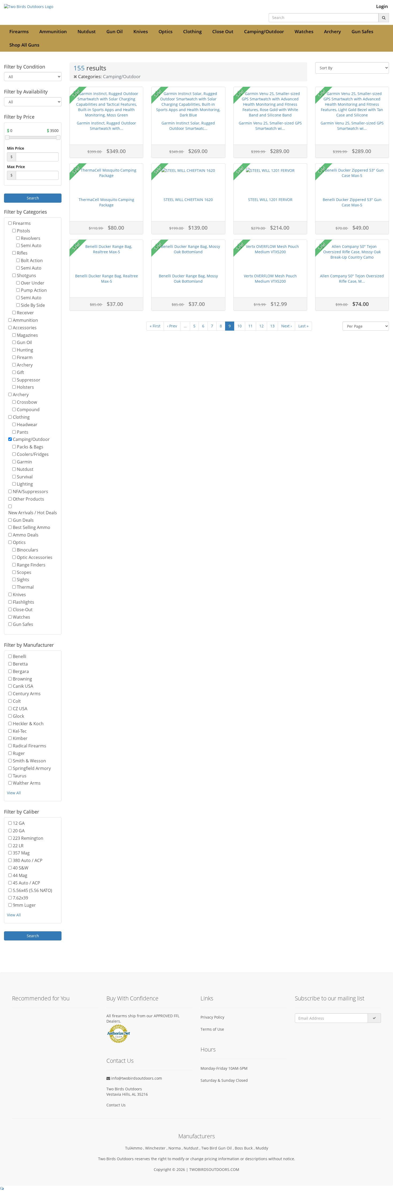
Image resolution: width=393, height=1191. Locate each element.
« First (155, 325)
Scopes (24, 572)
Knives (140, 31)
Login (382, 6)
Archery (332, 31)
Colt (17, 701)
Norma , (176, 1148)
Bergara (21, 671)
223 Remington (28, 838)
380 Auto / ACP (28, 860)
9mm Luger (24, 905)
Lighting (25, 484)
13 (272, 325)
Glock (18, 716)
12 (261, 325)
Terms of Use (212, 1029)
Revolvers (30, 238)
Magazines (27, 335)
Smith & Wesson (29, 761)
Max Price (16, 166)
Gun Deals (23, 520)
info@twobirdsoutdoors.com (136, 1078)
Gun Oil (114, 31)
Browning (22, 679)
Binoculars (27, 550)
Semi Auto (31, 245)
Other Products (28, 499)
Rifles (22, 253)
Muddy (262, 1148)
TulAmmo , (135, 1148)
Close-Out (23, 609)
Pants (22, 432)
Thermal (25, 587)
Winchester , (156, 1148)
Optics (165, 31)
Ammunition (53, 31)
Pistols (23, 231)
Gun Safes (362, 31)
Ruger (19, 753)
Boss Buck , (245, 1148)
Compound (28, 410)
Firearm (25, 357)
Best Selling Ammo (31, 527)
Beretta (20, 664)
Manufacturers (196, 1136)
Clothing (192, 31)
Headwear (27, 425)
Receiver (25, 313)
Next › (286, 325)
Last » (303, 325)
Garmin (24, 462)
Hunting (25, 350)
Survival (25, 477)
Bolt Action (32, 260)
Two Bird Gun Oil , (218, 1148)
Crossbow (27, 402)
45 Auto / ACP (26, 883)
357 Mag (21, 853)
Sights (23, 580)
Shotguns (26, 275)
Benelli (19, 656)
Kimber (20, 738)
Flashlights (23, 602)
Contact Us (116, 1104)
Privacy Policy (212, 1017)
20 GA (19, 831)
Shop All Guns (24, 45)
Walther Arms (27, 783)
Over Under (32, 283)
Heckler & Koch (28, 724)
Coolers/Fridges (33, 454)
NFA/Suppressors (30, 491)
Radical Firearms (29, 746)
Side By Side (33, 305)
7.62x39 (20, 898)
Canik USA (23, 686)
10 (239, 325)
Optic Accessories (34, 557)
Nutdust (87, 31)
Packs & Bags (30, 447)
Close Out (222, 31)
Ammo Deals (25, 535)
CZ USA (20, 709)
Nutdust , (192, 1148)
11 (250, 325)
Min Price (15, 148)
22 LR (18, 846)
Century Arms (27, 694)
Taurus (19, 776)
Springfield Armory (32, 768)
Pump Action (34, 290)
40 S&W (20, 868)
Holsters (25, 387)
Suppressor (28, 380)
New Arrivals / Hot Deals (32, 513)
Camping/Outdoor (264, 31)
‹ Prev (172, 325)
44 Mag (20, 875)
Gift (20, 372)
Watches (304, 31)
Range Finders (31, 565)
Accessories (25, 328)
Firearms (19, 31)
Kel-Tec (20, 731)
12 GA (19, 823)
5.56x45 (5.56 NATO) (32, 890)
